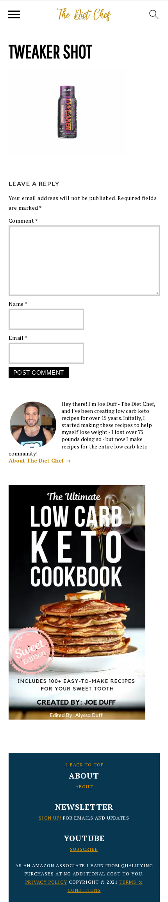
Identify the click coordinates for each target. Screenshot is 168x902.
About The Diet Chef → (40, 460)
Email (18, 337)
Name (18, 303)
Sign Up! (50, 818)
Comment (23, 220)
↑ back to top (84, 765)
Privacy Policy (46, 882)
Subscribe (84, 849)
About (84, 786)
